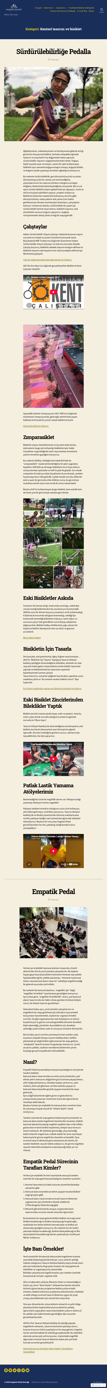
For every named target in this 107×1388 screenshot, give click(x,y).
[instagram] (19, 1370)
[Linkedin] (6, 1370)
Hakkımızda (48, 8)
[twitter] (15, 1370)
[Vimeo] (23, 1370)
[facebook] (10, 1370)
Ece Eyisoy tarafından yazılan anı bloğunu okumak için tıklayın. (52, 688)
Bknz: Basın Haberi (32, 637)
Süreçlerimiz (60, 8)
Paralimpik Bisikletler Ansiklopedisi (81, 8)
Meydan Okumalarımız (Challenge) (62, 11)
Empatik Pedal (53, 891)
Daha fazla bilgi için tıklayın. (36, 426)
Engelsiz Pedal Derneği (19, 1382)
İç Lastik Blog (82, 11)
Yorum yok (55, 60)
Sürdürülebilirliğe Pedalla (53, 51)
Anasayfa (38, 8)
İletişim (91, 11)
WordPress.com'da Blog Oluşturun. (45, 1382)
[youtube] (27, 1370)
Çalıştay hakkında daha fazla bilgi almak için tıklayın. (47, 259)
